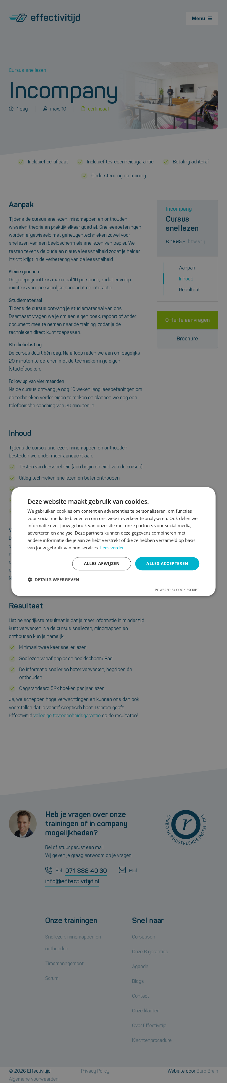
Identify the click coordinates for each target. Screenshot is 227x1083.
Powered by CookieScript (177, 589)
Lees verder (112, 548)
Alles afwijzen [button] (102, 563)
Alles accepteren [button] (167, 563)
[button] (53, 579)
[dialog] (113, 541)
